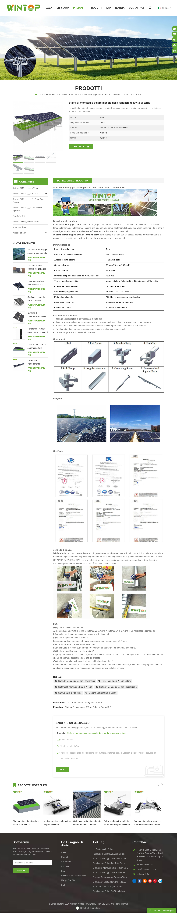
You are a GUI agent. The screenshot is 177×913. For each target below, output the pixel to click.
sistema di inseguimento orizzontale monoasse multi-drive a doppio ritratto (37, 362)
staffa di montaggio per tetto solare (109, 858)
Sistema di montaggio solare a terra (75, 687)
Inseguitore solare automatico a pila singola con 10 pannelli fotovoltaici (36, 283)
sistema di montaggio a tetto (25, 194)
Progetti (96, 7)
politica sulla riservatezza (73, 876)
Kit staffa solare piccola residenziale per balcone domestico (36, 267)
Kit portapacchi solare (103, 849)
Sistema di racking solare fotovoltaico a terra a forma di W (147, 823)
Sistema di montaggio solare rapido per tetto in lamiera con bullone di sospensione (37, 252)
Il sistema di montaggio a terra (67, 225)
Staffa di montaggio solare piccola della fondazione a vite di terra (96, 733)
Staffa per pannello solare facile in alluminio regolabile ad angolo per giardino (36, 299)
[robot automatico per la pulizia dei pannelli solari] (26, 804)
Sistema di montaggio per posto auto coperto (28, 200)
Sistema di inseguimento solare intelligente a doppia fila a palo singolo (36, 315)
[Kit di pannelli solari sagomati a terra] (19, 349)
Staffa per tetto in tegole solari (107, 886)
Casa (48, 7)
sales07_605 (143, 874)
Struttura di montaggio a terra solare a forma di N (88, 707)
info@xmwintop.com (146, 869)
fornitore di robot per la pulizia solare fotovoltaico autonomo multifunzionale (117, 823)
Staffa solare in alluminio (70, 693)
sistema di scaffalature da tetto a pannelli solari (110, 882)
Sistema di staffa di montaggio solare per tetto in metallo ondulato (57, 823)
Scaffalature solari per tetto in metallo (110, 891)
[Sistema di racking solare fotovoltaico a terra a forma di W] (148, 804)
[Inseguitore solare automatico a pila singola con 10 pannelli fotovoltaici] (19, 286)
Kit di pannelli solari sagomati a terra (84, 702)
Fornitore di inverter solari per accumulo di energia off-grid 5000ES (37, 331)
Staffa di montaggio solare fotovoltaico (76, 681)
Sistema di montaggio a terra (25, 188)
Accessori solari (19, 233)
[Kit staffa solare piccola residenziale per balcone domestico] (19, 270)
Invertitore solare (20, 227)
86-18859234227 (145, 865)
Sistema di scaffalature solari (102, 693)
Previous (158, 784)
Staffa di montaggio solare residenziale (118, 687)
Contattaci (136, 7)
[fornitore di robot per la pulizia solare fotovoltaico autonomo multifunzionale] (117, 804)
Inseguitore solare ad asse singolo (109, 854)
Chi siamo (62, 7)
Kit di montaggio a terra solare (116, 681)
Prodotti (79, 7)
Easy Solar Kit (19, 216)
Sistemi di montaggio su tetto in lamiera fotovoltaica (110, 868)
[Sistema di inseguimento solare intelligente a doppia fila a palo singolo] (19, 317)
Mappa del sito (68, 880)
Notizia (120, 7)
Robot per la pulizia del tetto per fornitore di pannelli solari (86, 823)
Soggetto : (91, 733)
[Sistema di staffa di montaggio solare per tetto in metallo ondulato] (57, 804)
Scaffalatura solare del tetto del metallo (110, 863)
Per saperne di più (36, 258)
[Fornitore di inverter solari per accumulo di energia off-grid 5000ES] (19, 333)
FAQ (108, 7)
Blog (63, 871)
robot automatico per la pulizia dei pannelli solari (26, 823)
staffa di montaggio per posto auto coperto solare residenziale (110, 872)
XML (63, 885)
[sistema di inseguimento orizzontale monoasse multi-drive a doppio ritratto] (19, 365)
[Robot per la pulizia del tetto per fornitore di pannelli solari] (87, 804)
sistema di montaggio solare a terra (110, 877)
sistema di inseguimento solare (26, 222)
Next (162, 784)
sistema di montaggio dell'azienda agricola (27, 209)
